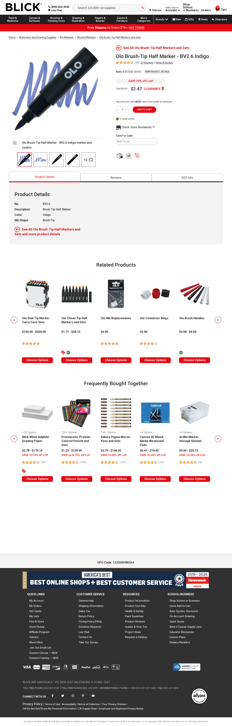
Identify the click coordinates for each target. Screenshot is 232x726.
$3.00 (143, 332)
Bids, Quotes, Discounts (184, 611)
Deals (204, 19)
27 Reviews (147, 62)
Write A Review (164, 62)
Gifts (191, 19)
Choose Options (37, 360)
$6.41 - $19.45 (149, 450)
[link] (55, 10)
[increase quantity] (126, 110)
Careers (34, 637)
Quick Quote (177, 621)
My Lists (34, 616)
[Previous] (14, 320)
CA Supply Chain (87, 708)
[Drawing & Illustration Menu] (78, 24)
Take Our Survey (88, 642)
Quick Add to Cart (180, 606)
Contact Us (85, 637)
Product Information (137, 600)
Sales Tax (84, 611)
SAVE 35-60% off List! (153, 455)
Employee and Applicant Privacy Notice (121, 708)
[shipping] (120, 156)
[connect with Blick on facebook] (52, 698)
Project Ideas (133, 632)
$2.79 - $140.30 (111, 450)
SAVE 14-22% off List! (192, 455)
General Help (86, 600)
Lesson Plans (178, 637)
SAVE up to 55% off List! (75, 455)
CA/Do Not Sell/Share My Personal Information (49, 708)
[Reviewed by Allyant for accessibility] (199, 696)
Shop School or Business (185, 600)
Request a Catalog (136, 637)
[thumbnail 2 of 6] (40, 159)
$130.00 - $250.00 (34, 332)
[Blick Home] (24, 7)
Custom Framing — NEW (43, 658)
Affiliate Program (39, 632)
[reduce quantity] (119, 110)
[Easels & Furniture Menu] (122, 24)
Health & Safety (134, 611)
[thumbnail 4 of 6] (72, 159)
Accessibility (69, 704)
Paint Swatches (134, 616)
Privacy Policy (33, 704)
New (178, 19)
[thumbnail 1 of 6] (24, 159)
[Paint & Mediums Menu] (12, 24)
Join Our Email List (40, 647)
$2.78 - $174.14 (32, 450)
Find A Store (36, 621)
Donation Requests (90, 626)
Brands (160, 19)
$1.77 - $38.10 (70, 332)
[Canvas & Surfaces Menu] (34, 24)
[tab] (44, 177)
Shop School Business (191, 7)
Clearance (221, 19)
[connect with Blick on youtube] (93, 698)
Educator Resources (182, 632)
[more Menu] (144, 24)
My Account (36, 600)
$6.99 (104, 332)
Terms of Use (52, 704)
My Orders (35, 606)
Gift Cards (35, 611)
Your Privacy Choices (114, 704)
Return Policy (86, 616)
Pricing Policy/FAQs (90, 621)
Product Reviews (135, 621)
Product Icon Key (135, 606)
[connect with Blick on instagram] (72, 698)
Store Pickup (36, 626)
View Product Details (157, 71)
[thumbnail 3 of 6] (56, 159)
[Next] (217, 320)
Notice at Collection (89, 704)
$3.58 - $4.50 (187, 332)
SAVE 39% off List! (141, 81)
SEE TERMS (136, 27)
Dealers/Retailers (180, 642)
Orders (206, 10)
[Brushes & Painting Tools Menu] (56, 24)
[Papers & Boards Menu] (100, 24)
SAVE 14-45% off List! (114, 455)
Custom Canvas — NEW (43, 653)
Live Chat (84, 632)
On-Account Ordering (182, 616)
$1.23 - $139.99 (71, 450)
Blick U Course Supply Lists (186, 626)
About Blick (36, 642)
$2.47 (136, 88)
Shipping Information (91, 606)
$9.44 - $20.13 (188, 450)
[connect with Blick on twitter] (62, 698)
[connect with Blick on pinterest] (83, 698)
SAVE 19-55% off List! (35, 455)
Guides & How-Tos (136, 626)
